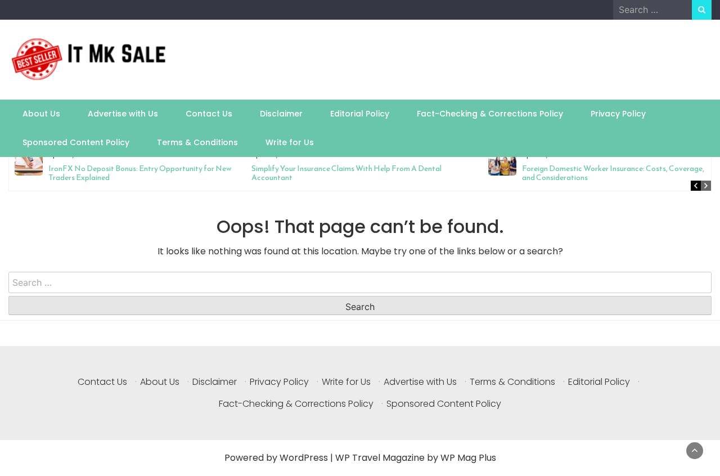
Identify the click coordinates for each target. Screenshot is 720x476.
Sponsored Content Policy (75, 142)
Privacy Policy (618, 113)
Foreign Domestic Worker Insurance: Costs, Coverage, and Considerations (613, 173)
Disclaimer (281, 113)
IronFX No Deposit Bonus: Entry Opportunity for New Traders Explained (139, 173)
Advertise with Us (123, 113)
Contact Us (209, 113)
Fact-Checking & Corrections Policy (490, 113)
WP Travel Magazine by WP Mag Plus (415, 457)
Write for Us (290, 142)
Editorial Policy (359, 113)
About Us (41, 113)
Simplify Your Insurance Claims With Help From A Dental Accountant (346, 173)
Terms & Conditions (197, 142)
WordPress (304, 457)
